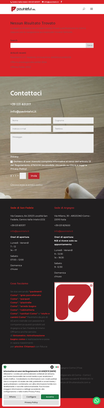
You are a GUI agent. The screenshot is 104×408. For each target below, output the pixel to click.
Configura (31, 397)
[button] (96, 400)
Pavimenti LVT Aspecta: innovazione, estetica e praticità (40, 57)
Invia (34, 175)
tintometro (19, 335)
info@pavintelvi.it (19, 231)
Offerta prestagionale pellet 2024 (28, 62)
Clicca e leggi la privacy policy (26, 184)
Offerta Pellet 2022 (20, 67)
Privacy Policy (31, 402)
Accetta (50, 397)
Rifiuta (12, 397)
